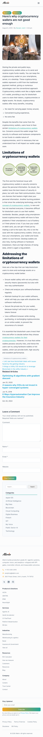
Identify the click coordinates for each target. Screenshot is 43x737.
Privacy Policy (25, 713)
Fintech (8, 518)
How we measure (8, 660)
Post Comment (9, 478)
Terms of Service (19, 722)
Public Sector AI (12, 528)
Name (5, 447)
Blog (3, 670)
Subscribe (21, 709)
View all (4, 647)
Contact (5, 689)
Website (5, 467)
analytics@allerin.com (12, 573)
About (4, 679)
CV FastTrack (6, 618)
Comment (6, 422)
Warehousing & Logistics (10, 637)
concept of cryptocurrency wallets (16, 205)
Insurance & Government (10, 644)
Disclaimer (5, 726)
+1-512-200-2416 (10, 570)
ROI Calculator (7, 657)
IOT (7, 521)
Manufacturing (7, 634)
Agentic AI (5, 612)
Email (5, 457)
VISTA (4, 592)
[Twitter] (4, 582)
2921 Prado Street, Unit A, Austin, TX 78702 (19, 576)
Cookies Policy (32, 722)
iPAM (4, 599)
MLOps (4, 625)
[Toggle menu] (39, 3)
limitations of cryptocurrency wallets (22, 128)
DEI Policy (15, 726)
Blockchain (7, 13)
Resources (5, 667)
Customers (5, 663)
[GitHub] (13, 582)
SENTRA (5, 596)
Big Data (9, 504)
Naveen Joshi (20, 28)
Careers (5, 683)
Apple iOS (9, 498)
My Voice (9, 524)
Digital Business (12, 514)
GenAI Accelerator (8, 615)
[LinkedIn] (8, 582)
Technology (17, 13)
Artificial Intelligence (13, 501)
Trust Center (6, 686)
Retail (4, 641)
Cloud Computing (12, 511)
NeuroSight (6, 602)
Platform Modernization (10, 622)
